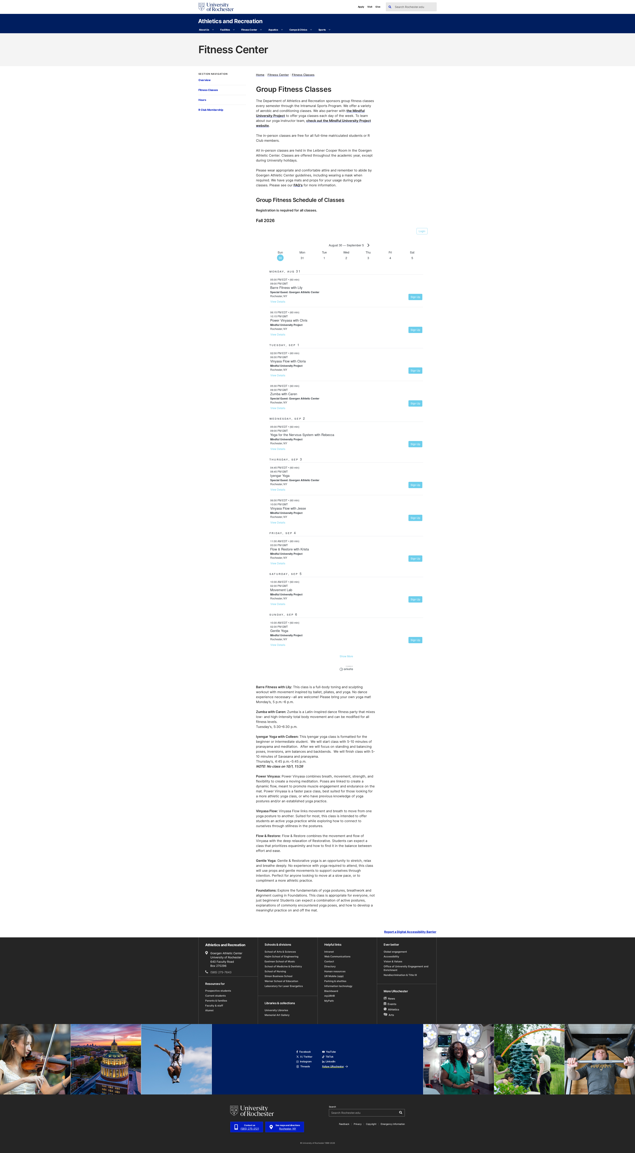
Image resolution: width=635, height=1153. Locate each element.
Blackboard (331, 991)
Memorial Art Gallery (277, 1015)
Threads (305, 1066)
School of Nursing (275, 971)
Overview (204, 80)
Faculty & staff (214, 1005)
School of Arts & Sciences (280, 951)
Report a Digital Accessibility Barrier (410, 932)
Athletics (393, 1009)
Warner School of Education (281, 981)
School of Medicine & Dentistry (283, 966)
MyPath (329, 1001)
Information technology (338, 986)
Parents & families (216, 1000)
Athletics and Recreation (230, 21)
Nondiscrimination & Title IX (400, 975)
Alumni (209, 1010)
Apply (361, 6)
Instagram (306, 1061)
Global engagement (395, 951)
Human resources (334, 971)
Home (260, 75)
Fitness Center (249, 29)
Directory (330, 966)
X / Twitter (306, 1056)
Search (332, 1107)
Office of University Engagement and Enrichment (406, 968)
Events (392, 1004)
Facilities (225, 29)
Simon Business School (278, 976)
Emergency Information (393, 1124)
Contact (329, 961)
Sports (322, 29)
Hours (202, 100)
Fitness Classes (208, 90)
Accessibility (391, 956)
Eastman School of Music (280, 961)
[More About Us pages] (213, 29)
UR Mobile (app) (334, 976)
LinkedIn (330, 1061)
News (391, 998)
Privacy (357, 1124)
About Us (204, 29)
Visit (369, 6)
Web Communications (337, 956)
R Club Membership (210, 110)
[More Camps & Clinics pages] (311, 29)
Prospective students (218, 990)
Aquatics (273, 29)
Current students (215, 995)
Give (377, 6)
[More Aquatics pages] (282, 29)
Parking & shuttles (335, 981)
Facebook (305, 1051)
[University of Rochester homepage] (216, 7)
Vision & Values (393, 961)
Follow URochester (333, 1066)
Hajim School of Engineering (281, 956)
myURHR (329, 996)
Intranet (329, 951)
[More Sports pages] (329, 29)
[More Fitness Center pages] (261, 29)
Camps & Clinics (298, 29)
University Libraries (276, 1010)
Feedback (344, 1124)
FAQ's (298, 185)
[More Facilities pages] (234, 29)
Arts (391, 1015)
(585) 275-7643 (221, 972)
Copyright (371, 1124)
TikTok (329, 1056)
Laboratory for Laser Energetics (284, 986)
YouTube (331, 1051)
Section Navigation (213, 74)
